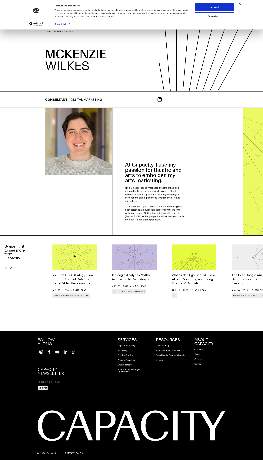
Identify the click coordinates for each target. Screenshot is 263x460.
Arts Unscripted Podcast (168, 350)
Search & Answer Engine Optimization (129, 370)
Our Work (198, 349)
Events (159, 360)
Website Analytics (126, 360)
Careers (198, 359)
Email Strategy (125, 365)
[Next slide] (11, 267)
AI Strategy (123, 350)
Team (48, 31)
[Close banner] (240, 4)
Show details (61, 24)
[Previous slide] (5, 267)
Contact (198, 364)
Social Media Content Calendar (171, 355)
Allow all (214, 7)
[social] (41, 351)
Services (127, 340)
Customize (213, 16)
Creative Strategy (126, 355)
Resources (168, 340)
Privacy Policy (74, 453)
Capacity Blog (162, 345)
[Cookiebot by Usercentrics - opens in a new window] (36, 24)
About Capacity (204, 342)
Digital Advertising (126, 345)
